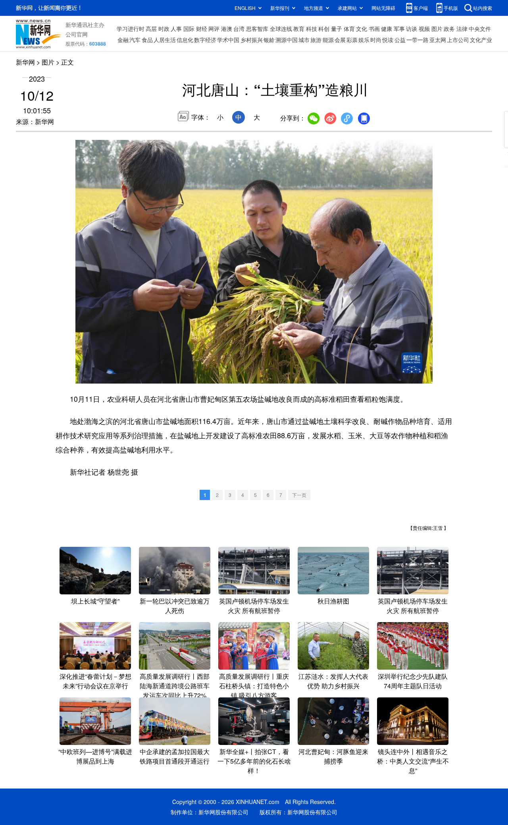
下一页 (299, 494)
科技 (311, 28)
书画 (374, 28)
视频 (424, 28)
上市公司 (458, 40)
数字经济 (205, 40)
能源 (328, 40)
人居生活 (165, 40)
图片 (437, 28)
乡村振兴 (252, 40)
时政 (163, 28)
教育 (298, 28)
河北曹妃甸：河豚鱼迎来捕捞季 (333, 756)
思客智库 (257, 28)
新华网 (25, 62)
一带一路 (417, 40)
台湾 (238, 28)
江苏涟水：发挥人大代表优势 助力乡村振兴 (333, 681)
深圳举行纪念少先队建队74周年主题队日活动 (413, 681)
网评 (213, 28)
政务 (449, 28)
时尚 (375, 40)
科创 (323, 28)
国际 (188, 28)
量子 (336, 28)
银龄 (269, 40)
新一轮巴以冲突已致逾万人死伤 (175, 605)
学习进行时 (130, 28)
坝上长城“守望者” (95, 600)
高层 (151, 28)
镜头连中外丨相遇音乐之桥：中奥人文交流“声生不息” (413, 761)
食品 (147, 40)
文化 (361, 28)
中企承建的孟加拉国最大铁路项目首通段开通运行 (175, 756)
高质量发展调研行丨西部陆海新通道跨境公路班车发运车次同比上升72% (175, 686)
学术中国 (228, 40)
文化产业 (481, 40)
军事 (399, 28)
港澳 (226, 28)
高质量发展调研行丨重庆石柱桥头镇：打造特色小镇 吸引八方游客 (254, 686)
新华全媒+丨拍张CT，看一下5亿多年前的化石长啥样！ (254, 761)
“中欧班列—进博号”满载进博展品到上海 (95, 756)
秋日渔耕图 (333, 600)
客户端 (421, 7)
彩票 (352, 40)
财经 (201, 28)
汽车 (134, 40)
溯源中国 (286, 40)
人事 (176, 28)
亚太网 (437, 40)
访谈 (411, 28)
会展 (340, 40)
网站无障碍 (383, 7)
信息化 (185, 40)
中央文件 (480, 28)
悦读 (387, 40)
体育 (349, 28)
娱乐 (363, 40)
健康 (386, 28)
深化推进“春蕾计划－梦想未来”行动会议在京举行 (95, 681)
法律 (462, 28)
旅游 (315, 40)
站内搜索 (482, 7)
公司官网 (76, 34)
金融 (123, 40)
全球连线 (281, 28)
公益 (400, 40)
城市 (304, 40)
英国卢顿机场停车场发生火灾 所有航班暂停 (254, 605)
